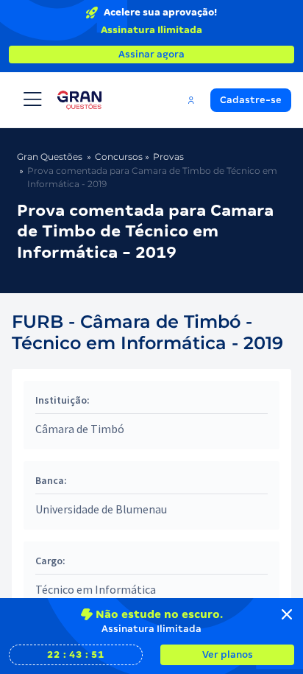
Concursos (119, 156)
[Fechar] (287, 614)
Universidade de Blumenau (101, 509)
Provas (168, 156)
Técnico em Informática (95, 589)
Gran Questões (49, 156)
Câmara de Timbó (79, 428)
